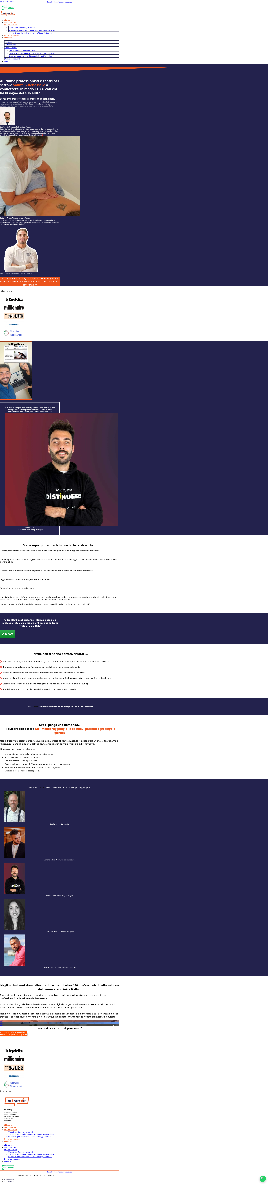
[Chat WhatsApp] (263, 1179)
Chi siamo (8, 20)
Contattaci (8, 37)
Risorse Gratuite (10, 25)
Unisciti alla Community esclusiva (22, 27)
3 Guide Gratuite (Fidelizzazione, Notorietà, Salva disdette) (32, 30)
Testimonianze (10, 22)
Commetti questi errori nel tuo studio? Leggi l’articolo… (30, 33)
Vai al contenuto (7, 1)
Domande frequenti (12, 35)
